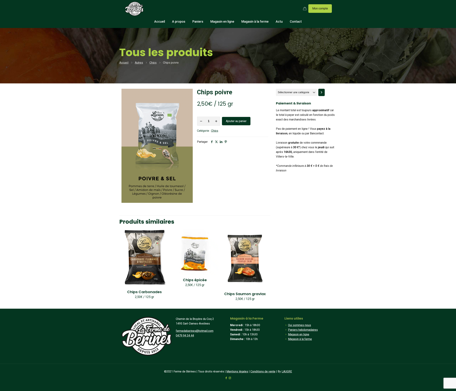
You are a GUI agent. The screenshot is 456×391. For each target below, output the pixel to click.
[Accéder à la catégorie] (321, 92)
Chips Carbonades (144, 291)
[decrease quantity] (201, 121)
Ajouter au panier (236, 121)
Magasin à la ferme (300, 339)
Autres (139, 62)
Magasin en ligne (298, 334)
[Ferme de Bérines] (134, 8)
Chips (153, 62)
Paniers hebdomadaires (303, 329)
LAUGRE (287, 371)
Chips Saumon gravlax (245, 293)
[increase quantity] (216, 121)
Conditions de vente (262, 371)
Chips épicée (195, 279)
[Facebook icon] (226, 378)
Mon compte (320, 8)
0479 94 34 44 (185, 335)
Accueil (123, 62)
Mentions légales (237, 371)
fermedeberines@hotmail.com (194, 331)
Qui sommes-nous (299, 325)
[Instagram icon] (230, 378)
